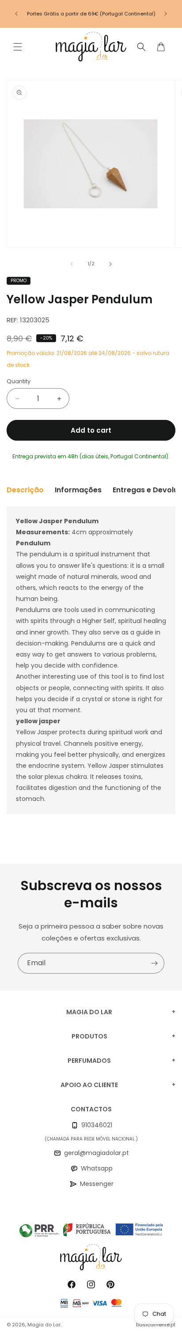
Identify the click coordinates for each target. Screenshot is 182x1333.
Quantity (18, 381)
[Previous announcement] (16, 13)
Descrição (25, 490)
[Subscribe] (154, 963)
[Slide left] (71, 264)
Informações (78, 490)
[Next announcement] (165, 13)
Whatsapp (97, 1168)
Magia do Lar (44, 1324)
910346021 (96, 1125)
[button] (17, 47)
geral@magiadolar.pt (96, 1152)
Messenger (97, 1183)
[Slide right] (110, 264)
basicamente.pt (155, 1324)
